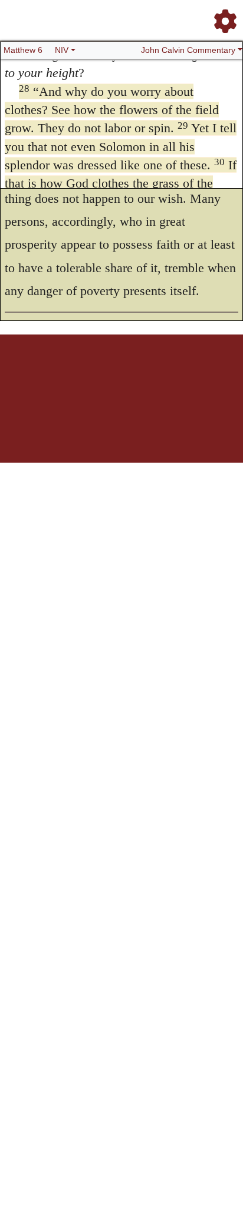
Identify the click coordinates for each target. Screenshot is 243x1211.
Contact (200, 375)
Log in (23, 375)
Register (48, 375)
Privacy (174, 375)
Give (222, 375)
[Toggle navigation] (221, 16)
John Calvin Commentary (188, 50)
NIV (61, 50)
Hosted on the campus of (62, 427)
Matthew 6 (23, 50)
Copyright (146, 375)
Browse (75, 375)
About (119, 375)
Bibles (98, 375)
